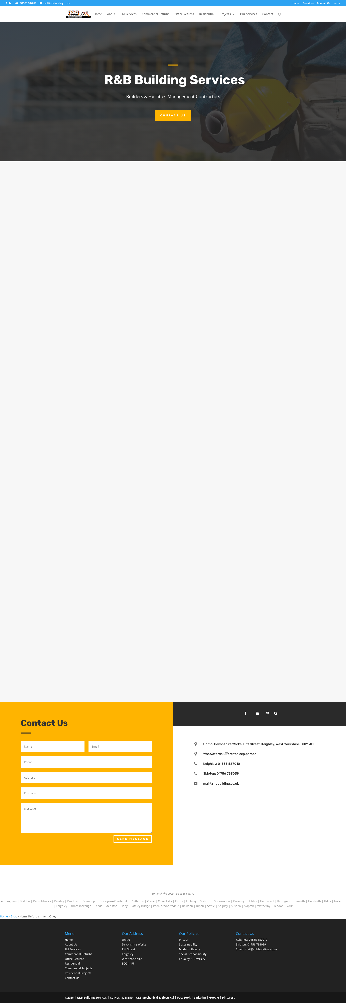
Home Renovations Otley (91, 321)
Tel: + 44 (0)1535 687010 (22, 3)
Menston (111, 906)
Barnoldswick (42, 901)
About (111, 14)
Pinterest (228, 997)
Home (296, 3)
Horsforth (314, 901)
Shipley (223, 906)
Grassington (222, 901)
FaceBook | (185, 997)
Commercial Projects (78, 968)
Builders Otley (81, 660)
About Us (308, 3)
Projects (225, 14)
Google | (215, 997)
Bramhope (89, 901)
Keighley (61, 906)
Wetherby (263, 906)
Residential (206, 14)
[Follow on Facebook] (245, 713)
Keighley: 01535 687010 (221, 764)
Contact (267, 14)
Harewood (267, 901)
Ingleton (339, 901)
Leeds (98, 906)
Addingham (9, 901)
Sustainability (188, 944)
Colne (151, 901)
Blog (14, 916)
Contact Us (323, 3)
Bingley (59, 901)
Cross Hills (165, 901)
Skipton (249, 906)
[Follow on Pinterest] (267, 713)
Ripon (200, 906)
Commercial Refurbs (155, 14)
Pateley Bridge (140, 906)
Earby (179, 901)
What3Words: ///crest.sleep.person (229, 754)
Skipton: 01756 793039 (221, 773)
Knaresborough (80, 906)
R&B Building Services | (93, 997)
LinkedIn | (201, 997)
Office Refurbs (184, 14)
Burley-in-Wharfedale (114, 901)
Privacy (183, 939)
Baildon (25, 901)
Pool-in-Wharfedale (166, 906)
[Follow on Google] (275, 713)
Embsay (191, 901)
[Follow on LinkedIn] (257, 713)
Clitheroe (138, 901)
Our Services (248, 14)
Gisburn (205, 901)
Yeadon (279, 906)
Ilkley (327, 901)
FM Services (129, 14)
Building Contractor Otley (92, 491)
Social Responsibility (192, 954)
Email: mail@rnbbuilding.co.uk (256, 949)
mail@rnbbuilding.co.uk (221, 783)
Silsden (236, 906)
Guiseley (238, 901)
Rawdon (187, 906)
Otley (124, 906)
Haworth (299, 901)
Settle (211, 906)
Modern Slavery (189, 949)
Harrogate (283, 901)
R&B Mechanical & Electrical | (156, 997)
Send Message (133, 839)
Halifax (252, 901)
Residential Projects (78, 973)
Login (337, 3)
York (290, 906)
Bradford (73, 901)
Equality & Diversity (192, 959)
